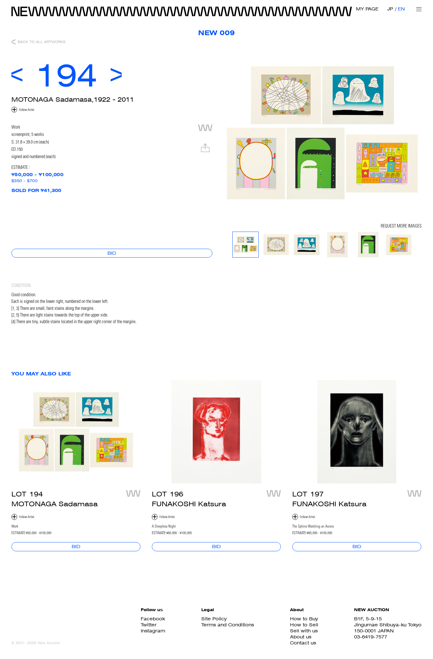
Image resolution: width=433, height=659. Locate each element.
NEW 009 (216, 33)
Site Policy (214, 618)
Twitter (149, 624)
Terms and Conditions (227, 624)
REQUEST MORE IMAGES (401, 226)
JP (390, 8)
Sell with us (304, 630)
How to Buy (304, 618)
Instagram (153, 630)
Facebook (153, 618)
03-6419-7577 (370, 636)
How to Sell (304, 624)
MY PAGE (367, 8)
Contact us (303, 642)
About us (300, 636)
